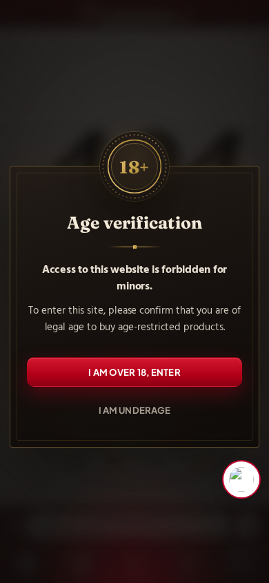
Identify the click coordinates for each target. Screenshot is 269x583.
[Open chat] (241, 479)
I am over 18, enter (134, 372)
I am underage (135, 410)
